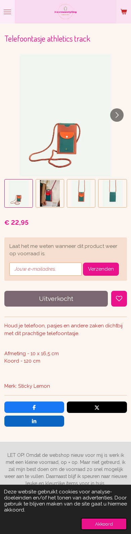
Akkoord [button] (104, 524)
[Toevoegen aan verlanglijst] (119, 299)
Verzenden (101, 269)
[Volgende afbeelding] (117, 115)
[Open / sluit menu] (7, 11)
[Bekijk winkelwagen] (123, 11)
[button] (18, 193)
